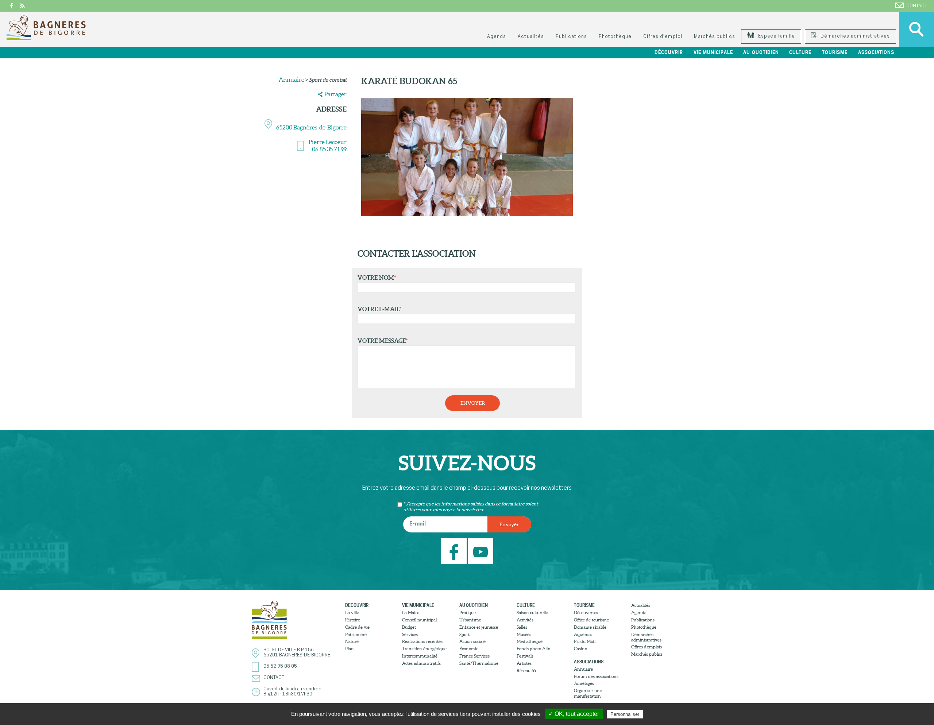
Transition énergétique (424, 648)
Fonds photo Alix (533, 648)
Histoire (352, 619)
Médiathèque (530, 641)
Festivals (525, 656)
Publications (571, 36)
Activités (525, 619)
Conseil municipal (419, 619)
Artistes (524, 663)
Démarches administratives (854, 36)
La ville (352, 612)
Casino (580, 648)
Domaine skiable (590, 627)
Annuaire (291, 79)
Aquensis (583, 634)
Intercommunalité (419, 656)
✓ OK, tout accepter (573, 714)
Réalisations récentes (422, 641)
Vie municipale (418, 605)
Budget (409, 627)
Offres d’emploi (662, 36)
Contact (916, 6)
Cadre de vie (357, 627)
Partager (335, 94)
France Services (474, 656)
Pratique (467, 612)
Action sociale (472, 641)
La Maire (410, 612)
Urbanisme (470, 619)
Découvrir (356, 605)
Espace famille (776, 36)
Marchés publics (714, 36)
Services (410, 634)
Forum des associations (596, 676)
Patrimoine (356, 634)
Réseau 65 (526, 670)
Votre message (383, 340)
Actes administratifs (421, 663)
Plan (349, 648)
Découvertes (586, 612)
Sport (464, 634)
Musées (524, 634)
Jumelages (584, 683)
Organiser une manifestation (588, 693)
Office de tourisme (591, 619)
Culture (526, 605)
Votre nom (377, 277)
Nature (352, 641)
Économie (468, 648)
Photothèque (615, 36)
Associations (588, 661)
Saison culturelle (532, 612)
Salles (522, 627)
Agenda (496, 36)
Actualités (531, 36)
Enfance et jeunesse (478, 627)
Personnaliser (624, 714)
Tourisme (584, 605)
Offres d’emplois (646, 646)
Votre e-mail (379, 309)
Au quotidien (473, 605)
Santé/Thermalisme (478, 663)
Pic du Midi (584, 641)
